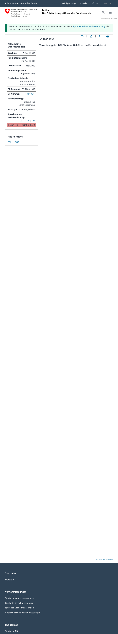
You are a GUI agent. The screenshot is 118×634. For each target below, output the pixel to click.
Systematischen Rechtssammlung (89, 26)
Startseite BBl (11, 631)
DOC (17, 142)
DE (93, 3)
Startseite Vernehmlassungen (19, 598)
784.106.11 (30, 93)
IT (101, 3)
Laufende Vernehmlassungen (19, 607)
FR (97, 3)
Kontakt (83, 3)
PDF (9, 142)
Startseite (9, 579)
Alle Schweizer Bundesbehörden (21, 3)
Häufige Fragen (69, 3)
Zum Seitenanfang (104, 559)
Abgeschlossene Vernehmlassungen (22, 612)
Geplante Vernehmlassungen (19, 603)
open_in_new (91, 36)
